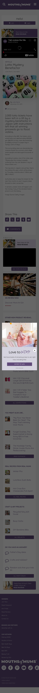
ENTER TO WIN (19, 364)
